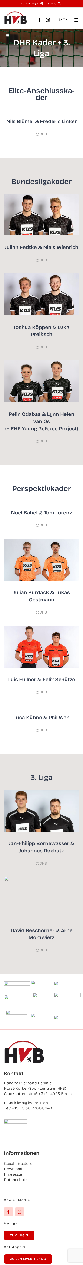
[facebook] (40, 20)
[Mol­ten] (17, 983)
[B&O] (16, 1012)
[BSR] (41, 995)
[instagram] (48, 20)
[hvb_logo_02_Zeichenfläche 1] (15, 13)
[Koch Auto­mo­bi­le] (17, 997)
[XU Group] (41, 1015)
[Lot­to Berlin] (41, 982)
